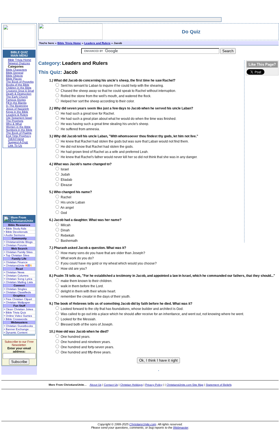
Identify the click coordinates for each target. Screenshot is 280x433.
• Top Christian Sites (16, 255)
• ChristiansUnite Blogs (18, 241)
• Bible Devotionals (16, 231)
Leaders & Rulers (17, 114)
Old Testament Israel (19, 117)
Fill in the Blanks (16, 102)
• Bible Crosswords (15, 319)
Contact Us (111, 384)
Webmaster (180, 427)
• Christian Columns (16, 275)
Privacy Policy (153, 384)
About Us (95, 384)
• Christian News (14, 272)
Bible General (14, 72)
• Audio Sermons (14, 235)
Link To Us (15, 145)
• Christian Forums (15, 245)
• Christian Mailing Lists (18, 282)
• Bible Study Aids (15, 228)
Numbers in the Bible (19, 129)
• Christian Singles (15, 288)
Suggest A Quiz (18, 142)
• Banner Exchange (16, 329)
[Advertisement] (123, 20)
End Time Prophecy (18, 135)
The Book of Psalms (18, 132)
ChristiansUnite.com (142, 424)
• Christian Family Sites (18, 252)
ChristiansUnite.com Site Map (185, 384)
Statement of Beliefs (219, 384)
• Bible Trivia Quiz (15, 312)
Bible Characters (16, 69)
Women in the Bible (18, 126)
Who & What (14, 123)
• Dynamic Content (15, 332)
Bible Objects (14, 75)
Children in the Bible (18, 87)
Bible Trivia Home (19, 60)
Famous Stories (16, 99)
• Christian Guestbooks (18, 325)
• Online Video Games (18, 315)
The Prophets (14, 120)
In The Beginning (17, 105)
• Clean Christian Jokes (18, 309)
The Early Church (17, 96)
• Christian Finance (16, 262)
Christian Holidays (131, 384)
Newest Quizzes (19, 63)
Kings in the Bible (17, 111)
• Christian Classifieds (17, 292)
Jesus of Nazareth (17, 108)
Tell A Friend (16, 139)
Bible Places (14, 78)
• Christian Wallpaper (17, 302)
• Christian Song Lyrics (18, 278)
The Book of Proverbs (20, 81)
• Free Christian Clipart (18, 299)
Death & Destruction (18, 93)
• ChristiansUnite (18, 265)
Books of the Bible (17, 84)
